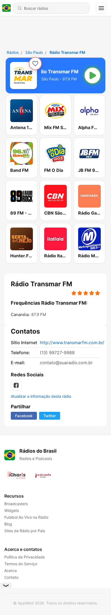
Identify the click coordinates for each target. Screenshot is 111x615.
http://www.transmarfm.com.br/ (72, 342)
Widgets (11, 510)
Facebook (24, 415)
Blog (8, 524)
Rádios (13, 52)
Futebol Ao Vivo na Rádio (26, 517)
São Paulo (34, 52)
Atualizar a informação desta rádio (41, 396)
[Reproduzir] (92, 75)
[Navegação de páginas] (101, 8)
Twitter (49, 415)
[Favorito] (35, 63)
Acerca (10, 570)
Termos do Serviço (20, 563)
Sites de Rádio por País (24, 530)
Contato (11, 577)
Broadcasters (16, 503)
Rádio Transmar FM (67, 52)
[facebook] (16, 385)
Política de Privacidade (24, 557)
